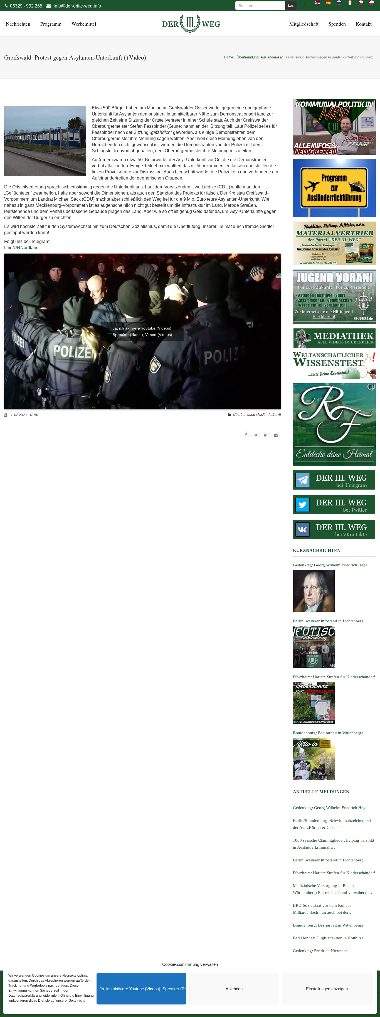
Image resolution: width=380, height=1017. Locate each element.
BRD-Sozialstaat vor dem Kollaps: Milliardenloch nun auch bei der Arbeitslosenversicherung (322, 909)
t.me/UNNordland (21, 247)
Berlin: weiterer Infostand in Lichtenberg (328, 860)
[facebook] (246, 435)
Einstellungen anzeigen (327, 988)
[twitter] (256, 435)
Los (291, 5)
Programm (50, 23)
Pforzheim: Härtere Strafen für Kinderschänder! (334, 873)
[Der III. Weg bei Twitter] (334, 504)
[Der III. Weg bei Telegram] (334, 480)
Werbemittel (83, 23)
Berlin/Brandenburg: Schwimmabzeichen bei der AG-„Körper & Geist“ (332, 824)
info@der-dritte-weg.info (77, 6)
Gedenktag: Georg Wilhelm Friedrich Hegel (331, 807)
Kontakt (363, 23)
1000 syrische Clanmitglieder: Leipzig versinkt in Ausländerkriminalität (333, 843)
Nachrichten (17, 23)
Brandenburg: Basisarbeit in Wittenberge (328, 925)
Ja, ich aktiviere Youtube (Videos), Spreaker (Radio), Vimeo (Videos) (143, 988)
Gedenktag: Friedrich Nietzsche (320, 951)
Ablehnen (234, 988)
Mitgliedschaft (303, 23)
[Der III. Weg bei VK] (334, 529)
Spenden (336, 23)
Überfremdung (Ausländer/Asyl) (257, 415)
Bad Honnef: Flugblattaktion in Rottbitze (328, 938)
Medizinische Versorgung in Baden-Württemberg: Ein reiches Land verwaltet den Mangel (332, 889)
